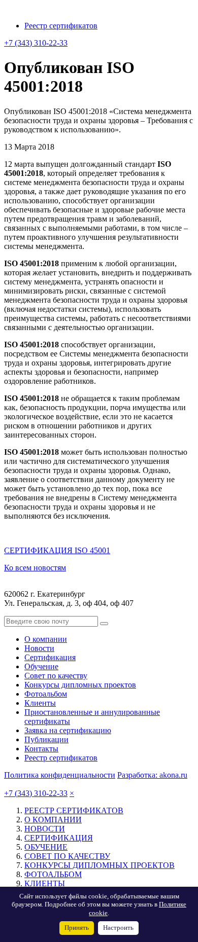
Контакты (41, 748)
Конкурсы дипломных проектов (80, 684)
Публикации (46, 739)
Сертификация (50, 657)
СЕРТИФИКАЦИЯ (58, 838)
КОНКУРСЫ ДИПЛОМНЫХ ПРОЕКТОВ (99, 865)
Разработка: (152, 775)
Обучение (41, 666)
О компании (45, 639)
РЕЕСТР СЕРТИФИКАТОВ (73, 810)
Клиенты (40, 703)
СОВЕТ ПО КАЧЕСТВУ (67, 856)
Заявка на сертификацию (67, 730)
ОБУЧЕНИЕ (46, 847)
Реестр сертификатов (60, 25)
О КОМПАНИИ (53, 819)
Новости (39, 648)
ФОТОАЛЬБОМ (53, 874)
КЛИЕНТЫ (44, 883)
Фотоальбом (45, 694)
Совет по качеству (55, 675)
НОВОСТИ (44, 828)
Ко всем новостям (35, 567)
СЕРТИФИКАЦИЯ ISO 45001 (57, 550)
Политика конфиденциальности (59, 775)
